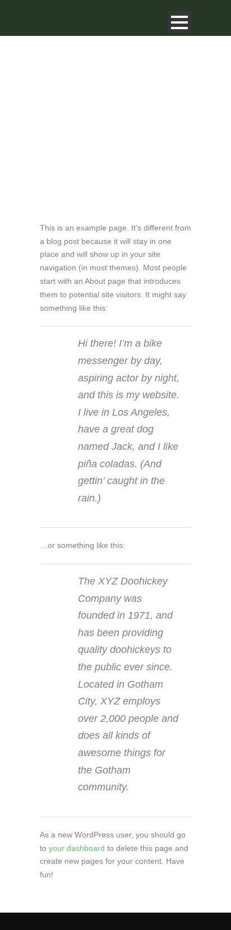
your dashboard (77, 848)
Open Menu (179, 22)
